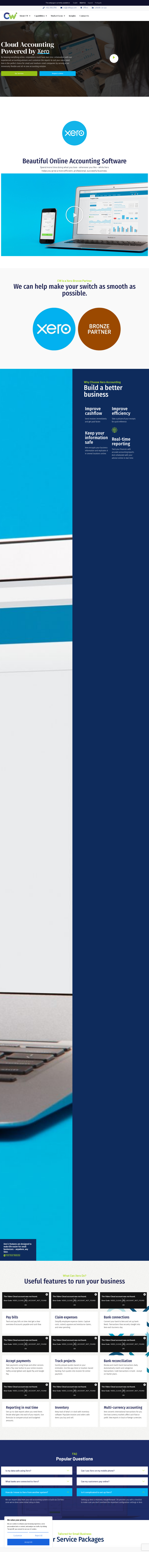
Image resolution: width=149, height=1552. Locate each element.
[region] (28, 1532)
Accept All (28, 1542)
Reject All (38, 1535)
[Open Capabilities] (46, 15)
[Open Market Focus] (64, 15)
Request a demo (57, 73)
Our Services (19, 73)
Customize (17, 1535)
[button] (74, 215)
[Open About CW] (30, 15)
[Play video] (114, 58)
